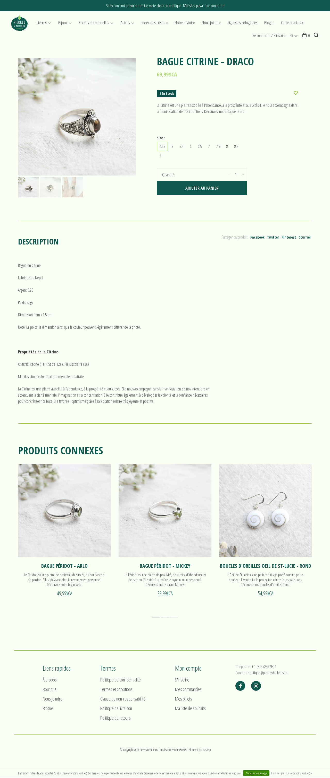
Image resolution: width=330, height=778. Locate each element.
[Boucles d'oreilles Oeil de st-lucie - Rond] (265, 510)
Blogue (269, 22)
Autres (125, 22)
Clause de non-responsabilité (122, 699)
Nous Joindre (52, 699)
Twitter (273, 237)
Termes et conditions (116, 689)
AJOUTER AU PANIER (201, 188)
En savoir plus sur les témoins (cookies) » (291, 773)
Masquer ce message (256, 773)
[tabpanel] (77, 117)
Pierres (42, 22)
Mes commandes (188, 689)
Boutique (49, 689)
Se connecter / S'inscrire (269, 35)
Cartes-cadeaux (292, 22)
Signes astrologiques (242, 22)
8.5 (236, 146)
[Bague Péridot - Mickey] (165, 510)
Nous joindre (211, 22)
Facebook (257, 237)
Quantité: (168, 175)
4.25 (162, 146)
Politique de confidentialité (120, 680)
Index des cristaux (155, 22)
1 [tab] (157, 617)
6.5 (200, 146)
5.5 (181, 146)
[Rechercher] (317, 35)
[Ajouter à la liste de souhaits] (296, 93)
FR (291, 35)
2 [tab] (166, 617)
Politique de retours (115, 718)
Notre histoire (185, 22)
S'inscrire (182, 680)
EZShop (207, 749)
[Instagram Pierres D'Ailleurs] (256, 686)
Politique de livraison (116, 708)
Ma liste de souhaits (190, 708)
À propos (50, 680)
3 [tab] (176, 617)
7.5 (218, 146)
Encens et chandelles (94, 22)
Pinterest (289, 237)
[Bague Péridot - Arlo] (64, 510)
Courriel (305, 237)
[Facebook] (240, 686)
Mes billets (183, 699)
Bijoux (62, 22)
